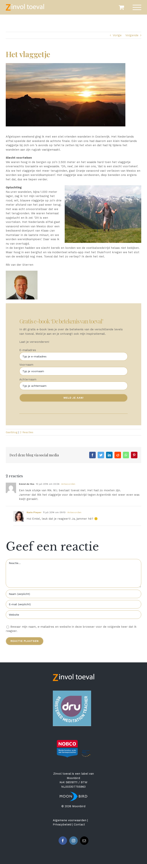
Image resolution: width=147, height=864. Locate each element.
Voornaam (26, 364)
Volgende (131, 35)
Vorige (117, 35)
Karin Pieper (34, 512)
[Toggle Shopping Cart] (121, 7)
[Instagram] (73, 840)
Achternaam (27, 379)
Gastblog (11, 432)
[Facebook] (63, 840)
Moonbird (73, 778)
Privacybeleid (62, 824)
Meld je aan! (74, 397)
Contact (79, 824)
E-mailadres (27, 350)
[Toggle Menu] (137, 7)
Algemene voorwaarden (69, 820)
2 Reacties (26, 432)
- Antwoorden (67, 484)
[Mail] (84, 840)
